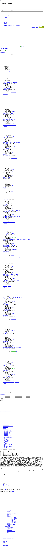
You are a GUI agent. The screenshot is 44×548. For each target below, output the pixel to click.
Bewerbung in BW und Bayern (8, 376)
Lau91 (5, 333)
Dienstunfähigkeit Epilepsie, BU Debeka (9, 233)
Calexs (5, 298)
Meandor (13, 301)
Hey (5, 205)
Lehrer (8, 515)
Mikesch (12, 74)
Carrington (13, 214)
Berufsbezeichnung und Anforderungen (9, 364)
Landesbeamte (9, 505)
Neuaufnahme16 (7, 155)
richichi (5, 126)
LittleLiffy (13, 152)
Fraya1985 (6, 304)
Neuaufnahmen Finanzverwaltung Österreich (10, 274)
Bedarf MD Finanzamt (6, 88)
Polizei (8, 508)
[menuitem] (9, 14)
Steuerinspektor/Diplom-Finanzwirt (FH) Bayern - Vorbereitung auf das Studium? (16, 239)
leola (5, 383)
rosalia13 (5, 359)
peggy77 (5, 292)
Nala (5, 120)
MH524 (12, 169)
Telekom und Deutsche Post (11, 513)
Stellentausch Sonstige (13, 522)
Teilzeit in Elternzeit (6, 251)
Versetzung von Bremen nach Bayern (9, 222)
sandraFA (5, 89)
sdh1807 (12, 307)
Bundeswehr (9, 510)
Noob (12, 272)
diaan (12, 140)
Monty (12, 339)
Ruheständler (13, 231)
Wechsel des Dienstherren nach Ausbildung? (10, 387)
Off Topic (8, 525)
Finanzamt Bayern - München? (8, 148)
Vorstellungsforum (10, 527)
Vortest (5, 342)
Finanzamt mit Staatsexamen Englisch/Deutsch (10, 291)
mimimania (13, 319)
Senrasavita (13, 111)
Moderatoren (7, 50)
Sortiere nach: (12, 396)
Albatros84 (6, 143)
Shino (5, 178)
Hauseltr (12, 123)
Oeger (5, 131)
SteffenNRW (6, 100)
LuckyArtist (6, 310)
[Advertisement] (22, 37)
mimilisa (5, 217)
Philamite (5, 263)
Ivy (4, 240)
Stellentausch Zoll (12, 520)
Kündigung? (5, 187)
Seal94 (5, 166)
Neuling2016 (6, 211)
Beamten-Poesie (9, 523)
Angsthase (6, 228)
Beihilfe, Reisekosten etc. (11, 506)
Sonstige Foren (7, 526)
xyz (4, 172)
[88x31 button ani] (41, 27)
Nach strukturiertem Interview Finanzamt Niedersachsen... (12, 262)
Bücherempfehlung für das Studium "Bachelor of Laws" (12, 297)
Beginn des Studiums (6, 177)
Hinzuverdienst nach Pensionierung (9, 119)
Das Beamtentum (5, 545)
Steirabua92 (13, 278)
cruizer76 (5, 234)
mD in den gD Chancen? (7, 268)
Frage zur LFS (5, 94)
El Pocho (5, 281)
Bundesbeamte (9, 504)
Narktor (12, 163)
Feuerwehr (9, 509)
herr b (12, 191)
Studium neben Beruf (6, 309)
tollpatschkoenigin (14, 260)
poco (5, 149)
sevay (5, 188)
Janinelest (5, 223)
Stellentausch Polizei (12, 517)
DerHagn (13, 196)
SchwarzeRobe (6, 246)
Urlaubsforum (9, 530)
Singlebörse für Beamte (11, 524)
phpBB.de (12, 491)
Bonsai (5, 365)
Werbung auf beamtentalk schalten (8, 538)
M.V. (5, 95)
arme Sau (13, 374)
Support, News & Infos (11, 533)
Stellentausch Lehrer (12, 521)
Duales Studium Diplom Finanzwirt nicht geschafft (11, 142)
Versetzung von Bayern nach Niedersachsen (10, 82)
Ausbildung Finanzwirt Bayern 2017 (9, 113)
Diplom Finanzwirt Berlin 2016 (8, 341)
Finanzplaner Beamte (35, 27)
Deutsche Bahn (9, 512)
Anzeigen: (3, 396)
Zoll (7, 507)
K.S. (5, 137)
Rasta (5, 114)
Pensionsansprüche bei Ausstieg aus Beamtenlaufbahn (12, 347)
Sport (8, 532)
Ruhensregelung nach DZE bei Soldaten (9, 125)
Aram (12, 86)
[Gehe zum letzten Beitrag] (15, 92)
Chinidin (5, 252)
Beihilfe (4, 542)
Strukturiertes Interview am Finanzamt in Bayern (11, 280)
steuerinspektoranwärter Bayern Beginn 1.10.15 (11, 382)
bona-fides (6, 316)
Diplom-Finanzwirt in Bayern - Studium (9, 245)
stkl (12, 175)
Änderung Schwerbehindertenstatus (9, 198)
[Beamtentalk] (3, 0)
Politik (8, 529)
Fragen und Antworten (11, 531)
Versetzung (4, 303)
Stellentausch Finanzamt (13, 518)
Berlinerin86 (13, 158)
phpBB (6, 489)
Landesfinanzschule (6, 130)
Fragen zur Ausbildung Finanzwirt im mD (10, 99)
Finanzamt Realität (6, 204)
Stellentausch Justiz (12, 519)
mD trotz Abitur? (5, 315)
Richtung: (24, 396)
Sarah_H (5, 83)
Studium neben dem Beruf (7, 332)
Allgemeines (9, 503)
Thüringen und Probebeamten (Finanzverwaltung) (11, 136)
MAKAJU (13, 330)
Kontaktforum (9, 528)
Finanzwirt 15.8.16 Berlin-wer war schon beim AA (11, 210)
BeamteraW (6, 199)
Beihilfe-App (5, 541)
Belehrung (4, 227)
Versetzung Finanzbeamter (7, 165)
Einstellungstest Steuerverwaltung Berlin (9, 358)
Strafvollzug (9, 511)
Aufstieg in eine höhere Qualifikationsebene (10, 171)
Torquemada (13, 134)
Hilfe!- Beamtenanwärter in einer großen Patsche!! (11, 216)
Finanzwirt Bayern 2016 (7, 286)
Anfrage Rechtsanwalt (6, 370)
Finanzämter (4, 48)
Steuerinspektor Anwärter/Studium (8, 160)
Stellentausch (9, 516)
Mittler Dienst (5, 154)
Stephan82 (6, 348)
